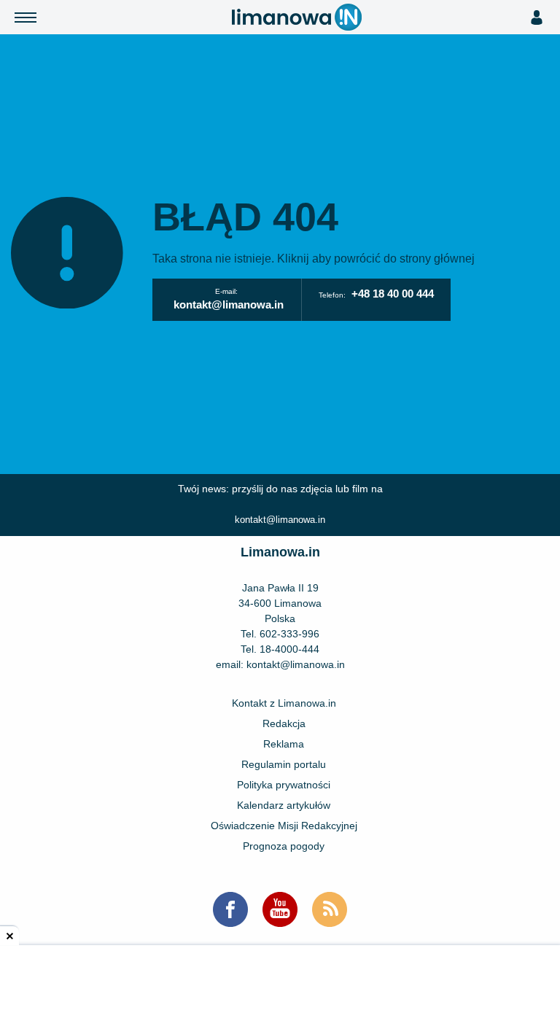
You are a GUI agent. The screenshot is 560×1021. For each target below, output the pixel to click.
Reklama (283, 744)
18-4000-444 (289, 649)
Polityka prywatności (283, 785)
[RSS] (329, 909)
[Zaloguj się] (536, 17)
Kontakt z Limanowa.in (284, 703)
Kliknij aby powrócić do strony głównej (376, 258)
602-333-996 (289, 634)
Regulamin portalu (283, 764)
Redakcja (284, 723)
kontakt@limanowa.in (229, 304)
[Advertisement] (280, 984)
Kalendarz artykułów (283, 805)
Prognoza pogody (283, 846)
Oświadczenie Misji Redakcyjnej (284, 825)
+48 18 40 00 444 (392, 293)
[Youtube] (280, 909)
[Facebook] (230, 909)
